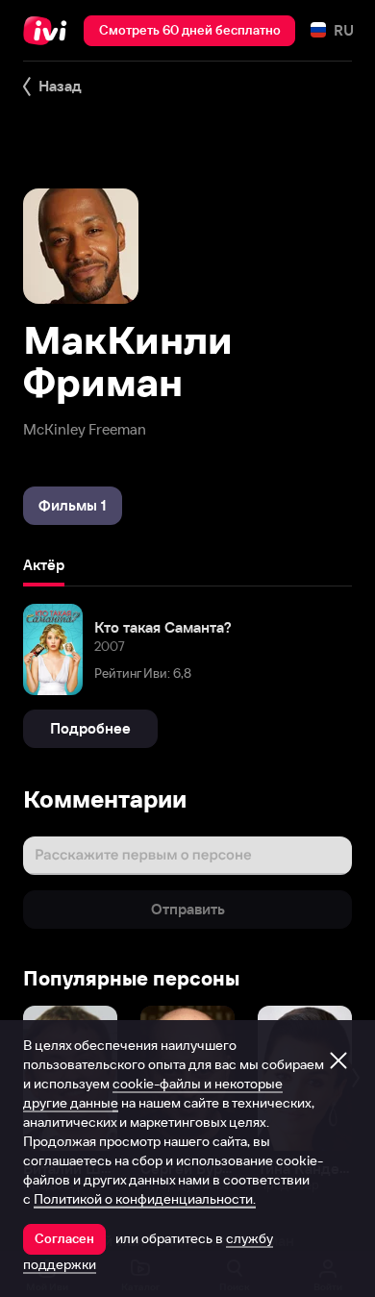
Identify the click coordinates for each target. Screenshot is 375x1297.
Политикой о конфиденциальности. (145, 1199)
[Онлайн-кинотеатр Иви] (49, 31)
